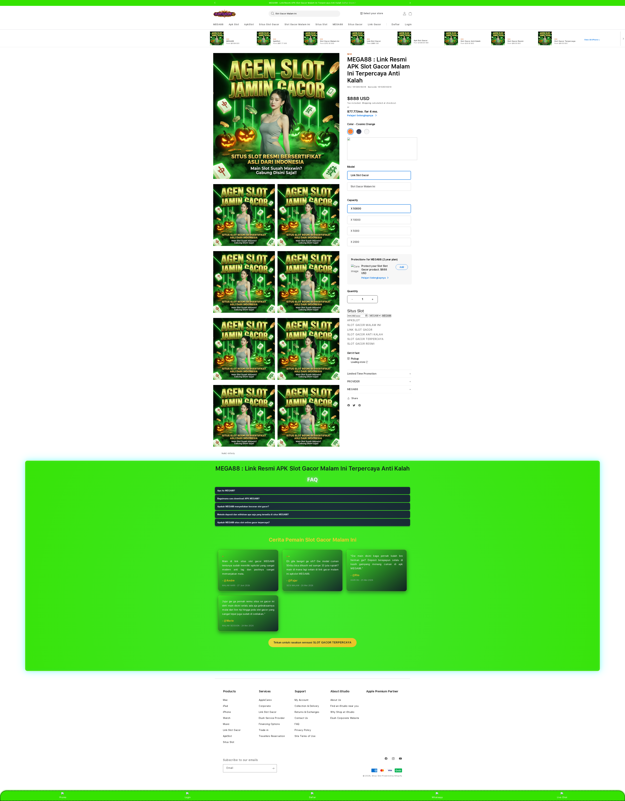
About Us (335, 700)
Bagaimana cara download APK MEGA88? (238, 498)
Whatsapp (437, 797)
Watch (226, 718)
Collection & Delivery (307, 706)
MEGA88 (218, 24)
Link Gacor (374, 24)
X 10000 (356, 219)
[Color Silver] (366, 131)
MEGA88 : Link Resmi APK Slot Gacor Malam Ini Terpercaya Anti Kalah (312, 3)
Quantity (352, 291)
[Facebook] (349, 406)
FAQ (297, 724)
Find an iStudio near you (344, 706)
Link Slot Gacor (360, 175)
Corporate (265, 706)
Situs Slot (321, 24)
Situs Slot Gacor (269, 24)
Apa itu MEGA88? (226, 490)
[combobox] (304, 13)
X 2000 (355, 241)
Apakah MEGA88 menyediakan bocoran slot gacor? (243, 506)
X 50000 (356, 208)
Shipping (366, 103)
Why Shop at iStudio (342, 712)
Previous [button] (214, 3)
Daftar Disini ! (349, 3)
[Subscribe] (273, 768)
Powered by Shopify (392, 776)
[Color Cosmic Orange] (350, 131)
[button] (218, 24)
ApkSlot (249, 24)
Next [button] (410, 3)
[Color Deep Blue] (358, 131)
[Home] (224, 14)
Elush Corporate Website (344, 718)
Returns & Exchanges (307, 712)
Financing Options (269, 724)
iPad (225, 706)
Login (188, 797)
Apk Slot (234, 24)
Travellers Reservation (272, 736)
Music (226, 724)
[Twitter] (355, 406)
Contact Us (301, 718)
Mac (225, 700)
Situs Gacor (355, 24)
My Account (302, 700)
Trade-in (264, 730)
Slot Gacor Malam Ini (297, 24)
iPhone (227, 712)
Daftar (312, 797)
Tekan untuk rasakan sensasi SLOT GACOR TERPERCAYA (312, 642)
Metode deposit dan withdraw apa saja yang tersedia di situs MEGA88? (253, 514)
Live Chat (562, 797)
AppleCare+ (265, 700)
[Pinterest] (360, 406)
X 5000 (355, 230)
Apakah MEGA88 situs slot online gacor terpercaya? (243, 522)
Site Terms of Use (305, 736)
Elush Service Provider (272, 718)
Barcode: (372, 87)
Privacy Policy (303, 730)
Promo (62, 797)
